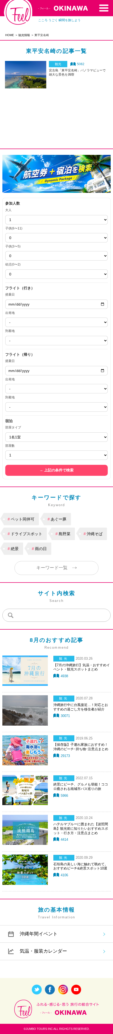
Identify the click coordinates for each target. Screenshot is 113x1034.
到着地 (10, 331)
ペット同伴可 (22, 519)
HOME (9, 35)
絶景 (15, 548)
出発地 (10, 313)
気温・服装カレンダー (43, 951)
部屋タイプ (13, 427)
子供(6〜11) (13, 228)
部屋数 (10, 446)
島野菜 (64, 534)
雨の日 (41, 548)
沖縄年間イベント (39, 933)
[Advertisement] (56, 108)
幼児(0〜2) (12, 264)
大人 (8, 210)
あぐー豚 (58, 519)
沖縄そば (94, 534)
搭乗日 (10, 294)
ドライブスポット (26, 534)
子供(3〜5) (12, 246)
